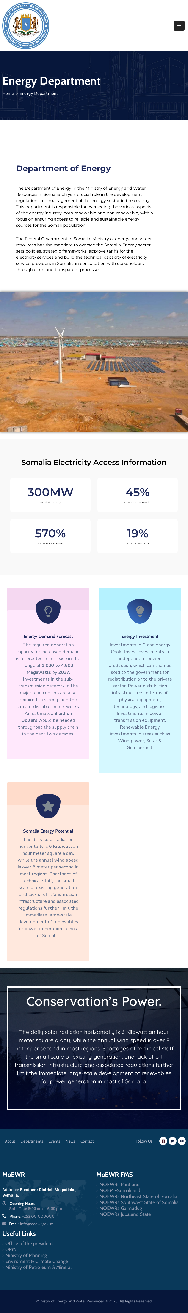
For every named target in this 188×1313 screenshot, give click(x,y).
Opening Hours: (23, 1203)
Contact (87, 1141)
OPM (10, 1249)
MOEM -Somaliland (119, 1190)
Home (8, 93)
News (70, 1141)
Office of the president (29, 1243)
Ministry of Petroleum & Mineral (38, 1267)
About (10, 1141)
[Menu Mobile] (179, 26)
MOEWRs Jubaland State (125, 1214)
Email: (31, 1224)
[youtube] (182, 1141)
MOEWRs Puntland (119, 1184)
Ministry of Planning (26, 1255)
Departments (32, 1141)
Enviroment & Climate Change (36, 1261)
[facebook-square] (163, 1141)
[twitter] (173, 1141)
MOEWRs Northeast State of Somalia (138, 1196)
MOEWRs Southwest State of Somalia (139, 1202)
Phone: (32, 1216)
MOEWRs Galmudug (120, 1208)
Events (54, 1141)
